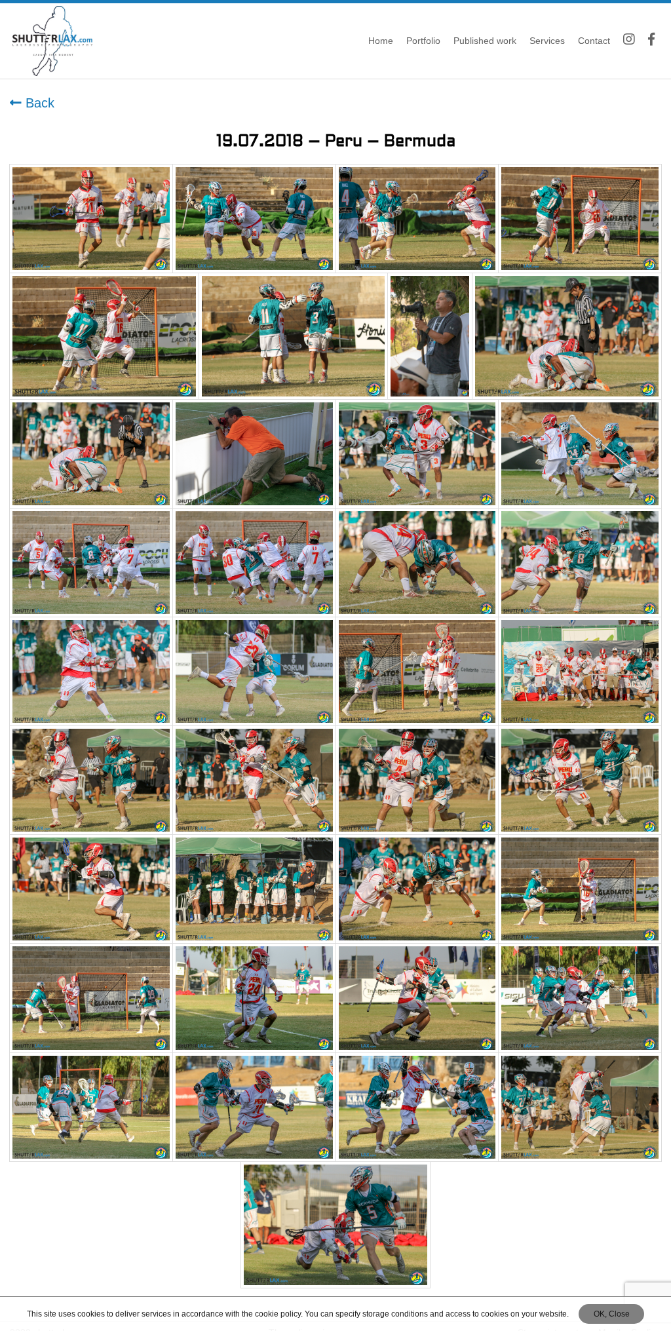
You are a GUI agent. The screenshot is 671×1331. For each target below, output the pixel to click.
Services (547, 40)
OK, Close (612, 1314)
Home (380, 40)
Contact (594, 40)
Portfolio (423, 40)
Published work (484, 40)
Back (38, 103)
